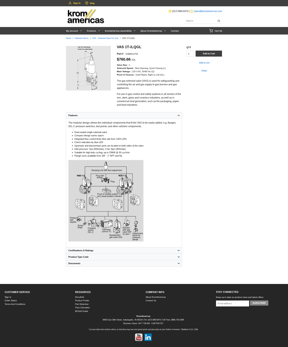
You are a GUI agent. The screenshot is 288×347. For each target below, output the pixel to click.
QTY (188, 47)
